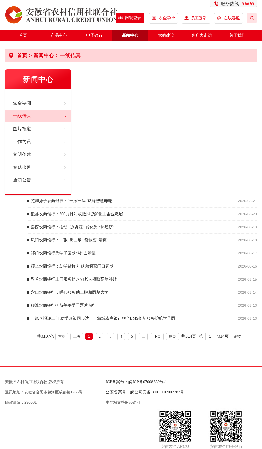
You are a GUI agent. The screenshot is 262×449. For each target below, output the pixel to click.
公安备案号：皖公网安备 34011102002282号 (145, 392)
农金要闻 (22, 103)
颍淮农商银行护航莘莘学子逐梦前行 (63, 305)
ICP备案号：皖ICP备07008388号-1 (136, 382)
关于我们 (237, 35)
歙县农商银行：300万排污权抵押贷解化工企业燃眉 (77, 214)
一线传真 (70, 55)
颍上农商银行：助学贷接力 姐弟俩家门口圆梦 (72, 266)
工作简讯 (22, 141)
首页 (23, 35)
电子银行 (94, 35)
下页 (157, 336)
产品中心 (59, 35)
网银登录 (133, 18)
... (143, 336)
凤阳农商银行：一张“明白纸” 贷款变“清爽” (69, 240)
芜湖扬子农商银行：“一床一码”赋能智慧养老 (71, 201)
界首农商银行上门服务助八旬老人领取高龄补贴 (74, 279)
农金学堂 (167, 18)
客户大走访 (201, 35)
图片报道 (22, 128)
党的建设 (166, 35)
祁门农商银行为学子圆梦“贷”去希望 (63, 253)
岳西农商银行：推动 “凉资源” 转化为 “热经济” (73, 227)
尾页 (172, 336)
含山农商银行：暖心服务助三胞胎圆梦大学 (69, 292)
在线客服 (232, 18)
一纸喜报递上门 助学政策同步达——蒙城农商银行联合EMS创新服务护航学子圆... (104, 318)
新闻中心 (130, 35)
